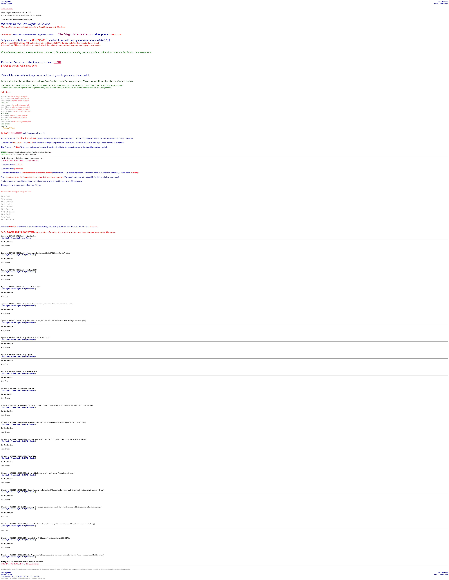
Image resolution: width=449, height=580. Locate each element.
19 (2, 538)
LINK (57, 62)
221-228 (29, 160)
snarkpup (30, 507)
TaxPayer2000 (32, 270)
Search (9, 4)
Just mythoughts (32, 253)
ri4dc (28, 321)
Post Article (444, 4)
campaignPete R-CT (34, 538)
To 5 (23, 540)
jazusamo (30, 439)
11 (1, 405)
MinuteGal (30, 338)
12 (2, 422)
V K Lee (30, 405)
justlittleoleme (32, 371)
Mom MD (30, 388)
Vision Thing (31, 456)
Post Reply (6, 238)
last (37, 160)
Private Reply (16, 238)
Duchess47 (31, 422)
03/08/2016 (18, 133)
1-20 (6, 160)
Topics (436, 4)
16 (2, 490)
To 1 (23, 255)
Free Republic (6, 2)
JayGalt (29, 354)
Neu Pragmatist (33, 555)
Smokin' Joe (31, 524)
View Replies (26, 238)
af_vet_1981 (31, 473)
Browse (3, 4)
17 (2, 507)
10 (2, 388)
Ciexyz (29, 490)
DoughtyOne (31, 236)
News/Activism (443, 2)
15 (2, 473)
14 (2, 456)
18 (2, 524)
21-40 (11, 160)
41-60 (16, 160)
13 (2, 439)
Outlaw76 (30, 304)
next (34, 160)
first (2, 160)
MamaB (29, 287)
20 (2, 555)
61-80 (21, 160)
